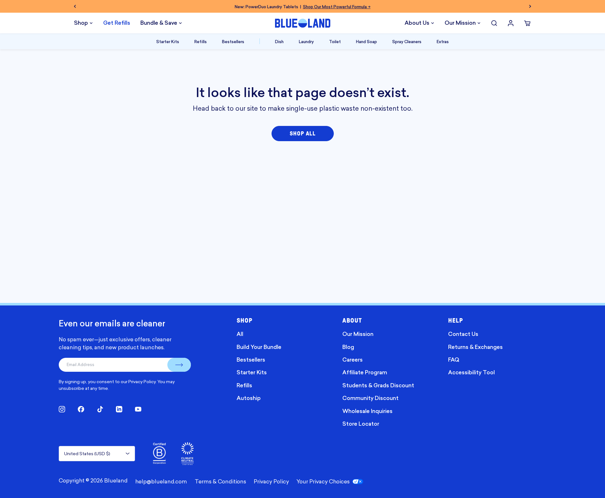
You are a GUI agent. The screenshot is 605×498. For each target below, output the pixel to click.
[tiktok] (100, 409)
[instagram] (62, 409)
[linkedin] (119, 409)
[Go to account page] (511, 23)
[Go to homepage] (302, 23)
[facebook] (81, 409)
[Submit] (179, 365)
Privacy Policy (142, 381)
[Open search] (494, 23)
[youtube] (138, 409)
